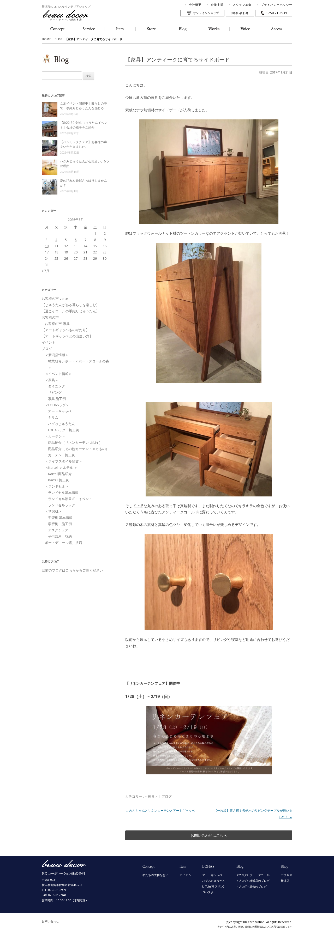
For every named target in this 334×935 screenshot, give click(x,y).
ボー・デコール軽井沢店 (63, 542)
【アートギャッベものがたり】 (65, 329)
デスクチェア (58, 530)
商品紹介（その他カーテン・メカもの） (78, 448)
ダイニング (56, 386)
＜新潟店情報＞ (57, 355)
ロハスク (208, 892)
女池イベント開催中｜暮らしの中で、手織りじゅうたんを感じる (83, 105)
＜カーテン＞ (55, 436)
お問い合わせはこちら (208, 835)
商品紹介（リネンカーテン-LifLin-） (75, 442)
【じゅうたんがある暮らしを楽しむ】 (70, 304)
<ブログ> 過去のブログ (251, 886)
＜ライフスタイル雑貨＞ (63, 461)
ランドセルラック (61, 505)
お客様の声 (50, 317)
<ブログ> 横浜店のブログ (253, 881)
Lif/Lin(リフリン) (213, 886)
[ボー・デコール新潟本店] (64, 873)
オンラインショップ (206, 13)
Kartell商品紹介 (60, 473)
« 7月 (45, 271)
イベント (48, 342)
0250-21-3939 (276, 13)
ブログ (167, 796)
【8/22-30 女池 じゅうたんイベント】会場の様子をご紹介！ (83, 125)
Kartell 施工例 (58, 480)
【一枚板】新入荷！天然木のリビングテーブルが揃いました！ (253, 813)
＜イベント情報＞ (58, 373)
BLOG (59, 39)
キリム (53, 417)
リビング (55, 392)
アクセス (286, 875)
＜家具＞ (151, 796)
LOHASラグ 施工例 (63, 430)
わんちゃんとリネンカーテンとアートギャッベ (160, 810)
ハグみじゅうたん (61, 423)
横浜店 (285, 881)
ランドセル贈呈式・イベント (70, 498)
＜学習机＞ (53, 511)
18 (56, 252)
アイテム (185, 875)
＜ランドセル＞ (57, 486)
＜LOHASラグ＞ (57, 405)
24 (47, 258)
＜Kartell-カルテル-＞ (61, 467)
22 (95, 252)
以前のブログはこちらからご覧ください (72, 570)
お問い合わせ (239, 13)
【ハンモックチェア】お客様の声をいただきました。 (83, 144)
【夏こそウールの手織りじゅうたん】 (70, 311)
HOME (46, 39)
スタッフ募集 (242, 5)
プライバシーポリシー (276, 5)
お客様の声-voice (55, 298)
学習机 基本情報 (60, 517)
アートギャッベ (60, 411)
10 (47, 246)
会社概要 (195, 5)
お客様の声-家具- (58, 323)
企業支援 (217, 5)
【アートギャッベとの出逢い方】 (67, 336)
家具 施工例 (57, 398)
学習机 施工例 (60, 523)
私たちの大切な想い (155, 875)
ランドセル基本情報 (63, 492)
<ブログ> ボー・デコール (253, 875)
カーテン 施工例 (61, 455)
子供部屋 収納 (60, 536)
